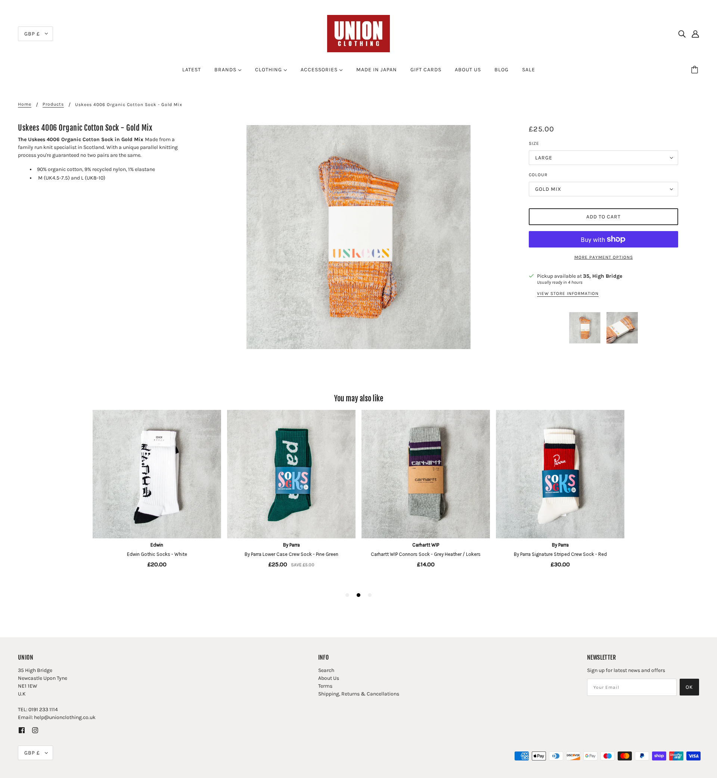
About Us (328, 678)
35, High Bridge (602, 276)
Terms (325, 686)
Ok (689, 687)
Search (326, 670)
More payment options (603, 257)
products (53, 104)
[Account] (695, 34)
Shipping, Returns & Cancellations (358, 694)
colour (538, 174)
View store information (568, 293)
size (534, 143)
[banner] (358, 33)
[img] (682, 34)
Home (24, 104)
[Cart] (695, 69)
